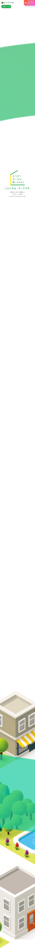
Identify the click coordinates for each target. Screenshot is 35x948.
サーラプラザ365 (8, 2)
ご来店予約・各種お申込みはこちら (30, 3)
